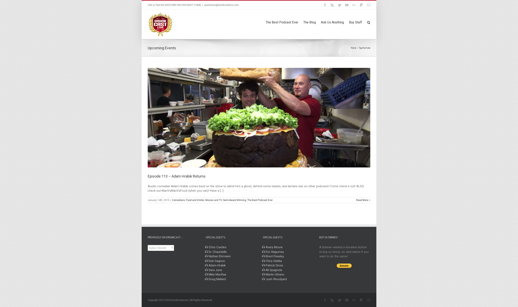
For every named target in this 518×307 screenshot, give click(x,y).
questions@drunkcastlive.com (221, 5)
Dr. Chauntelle (217, 252)
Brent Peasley (274, 256)
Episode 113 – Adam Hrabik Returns (177, 176)
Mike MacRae (217, 274)
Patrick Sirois (274, 265)
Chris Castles (217, 247)
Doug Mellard (217, 279)
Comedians (178, 200)
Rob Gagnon (216, 261)
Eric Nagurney (274, 252)
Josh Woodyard (276, 279)
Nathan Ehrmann (219, 256)
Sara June (215, 270)
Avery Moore (274, 247)
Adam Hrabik (217, 265)
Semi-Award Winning (234, 200)
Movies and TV (213, 200)
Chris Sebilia (273, 261)
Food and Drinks (195, 200)
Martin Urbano (274, 274)
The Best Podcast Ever (260, 200)
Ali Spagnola (273, 270)
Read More (362, 200)
